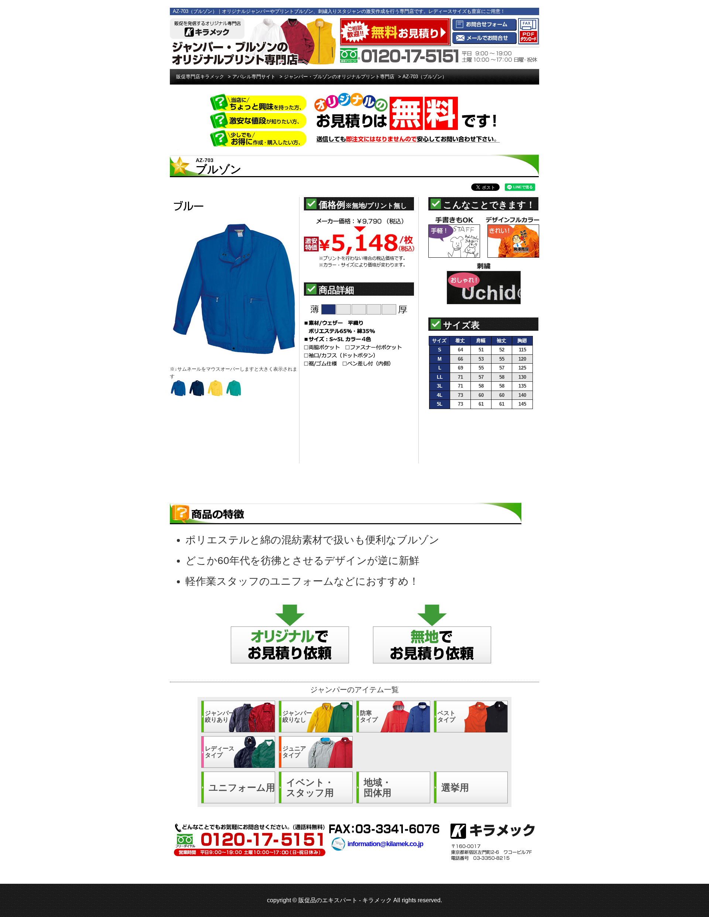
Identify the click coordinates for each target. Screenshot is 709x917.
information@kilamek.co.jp (385, 844)
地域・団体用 (377, 787)
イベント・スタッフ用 (310, 787)
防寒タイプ (369, 716)
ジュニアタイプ (294, 751)
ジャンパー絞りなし (297, 716)
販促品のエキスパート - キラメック (345, 900)
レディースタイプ (219, 751)
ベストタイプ (446, 716)
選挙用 (455, 787)
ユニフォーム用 (242, 787)
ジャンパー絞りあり (219, 716)
